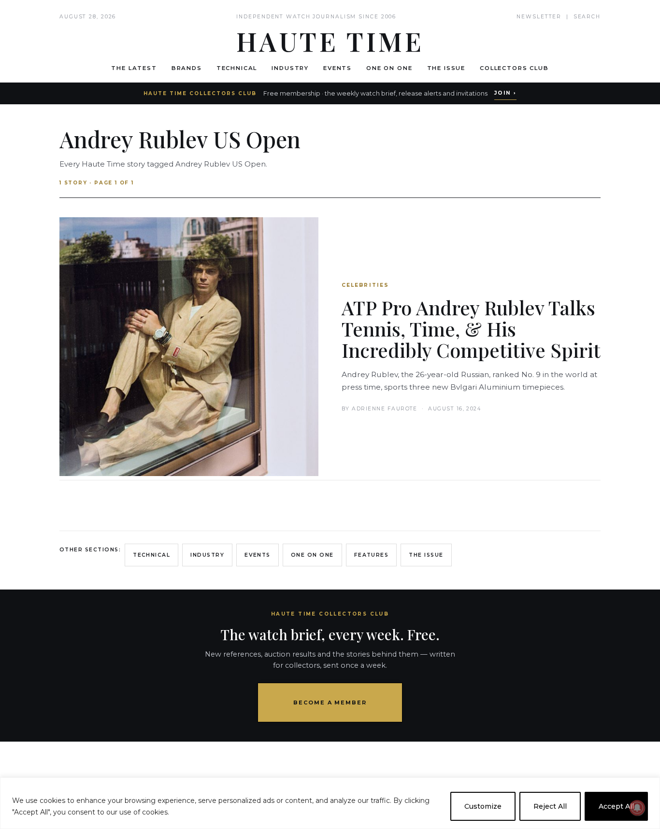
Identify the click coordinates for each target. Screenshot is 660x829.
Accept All (616, 806)
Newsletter (539, 17)
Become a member (330, 702)
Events (337, 68)
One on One (389, 68)
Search (587, 17)
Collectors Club (514, 68)
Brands (187, 68)
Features (371, 555)
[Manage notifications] (637, 807)
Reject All (550, 806)
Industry (290, 68)
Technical (237, 68)
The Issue (446, 68)
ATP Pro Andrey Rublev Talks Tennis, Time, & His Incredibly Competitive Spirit (471, 329)
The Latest (134, 68)
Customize (483, 806)
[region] (330, 803)
